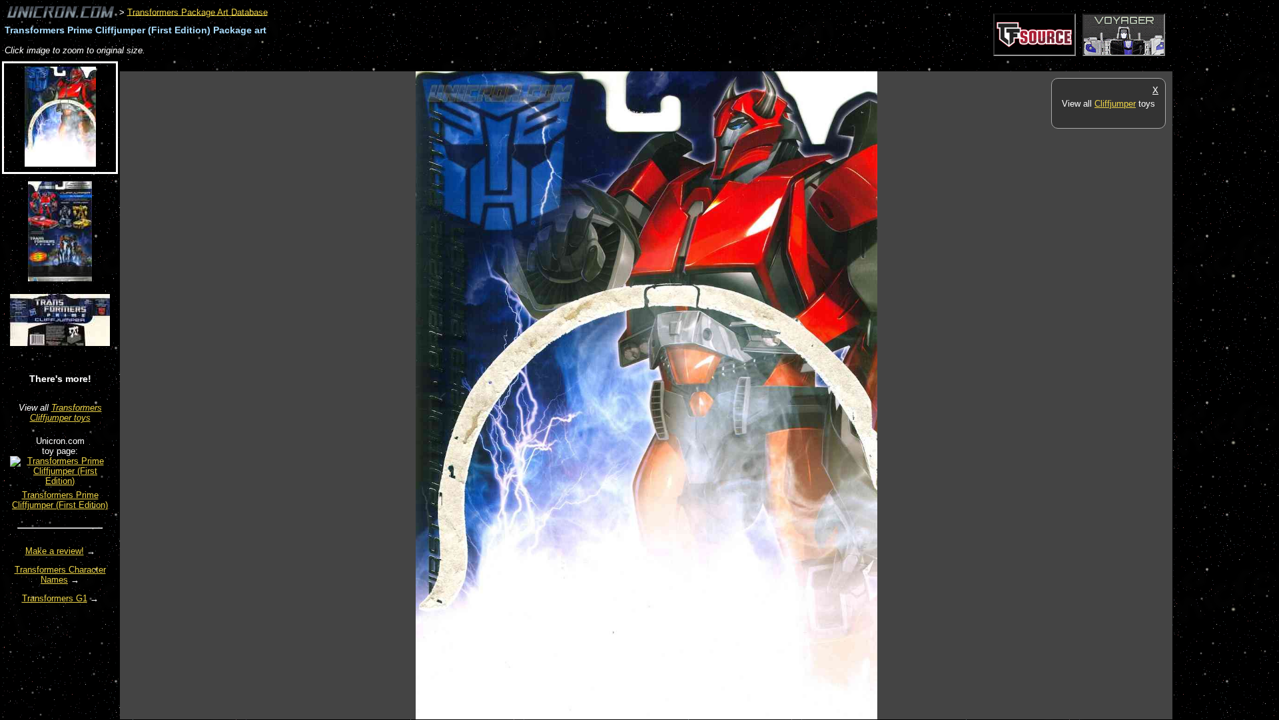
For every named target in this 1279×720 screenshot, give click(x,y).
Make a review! (54, 551)
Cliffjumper (1115, 104)
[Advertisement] (362, 64)
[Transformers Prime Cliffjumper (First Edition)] (60, 481)
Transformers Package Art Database (197, 12)
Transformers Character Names (60, 575)
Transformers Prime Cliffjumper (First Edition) (60, 500)
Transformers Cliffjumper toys (66, 413)
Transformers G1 (54, 598)
